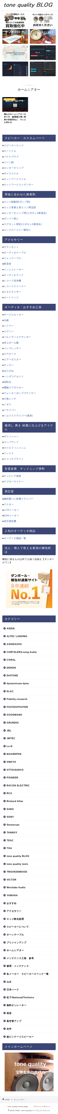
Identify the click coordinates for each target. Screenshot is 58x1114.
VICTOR (11, 879)
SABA (10, 809)
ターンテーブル (15, 934)
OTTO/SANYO (15, 769)
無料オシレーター (16, 1005)
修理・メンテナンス (18, 966)
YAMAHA (12, 895)
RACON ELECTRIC (18, 785)
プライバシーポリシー (41, 1106)
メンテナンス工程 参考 (20, 958)
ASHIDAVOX (14, 644)
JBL (9, 730)
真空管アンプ (14, 1021)
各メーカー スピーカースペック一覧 (28, 974)
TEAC (10, 840)
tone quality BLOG (18, 856)
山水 (9, 981)
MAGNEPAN (14, 754)
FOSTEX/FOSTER (17, 707)
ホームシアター (15, 950)
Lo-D (10, 746)
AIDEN (11, 628)
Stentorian (13, 824)
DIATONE (12, 675)
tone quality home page (18, 1106)
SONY (10, 816)
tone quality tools (17, 864)
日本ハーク (13, 989)
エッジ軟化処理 (15, 919)
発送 (9, 1013)
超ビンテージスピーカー (20, 1036)
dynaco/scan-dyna (18, 683)
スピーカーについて (18, 926)
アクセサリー (14, 911)
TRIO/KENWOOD (17, 871)
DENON (11, 667)
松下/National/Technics (20, 997)
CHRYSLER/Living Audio (22, 652)
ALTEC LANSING (17, 636)
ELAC (10, 691)
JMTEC (11, 738)
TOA (9, 848)
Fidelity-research (17, 699)
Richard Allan (15, 801)
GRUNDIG (13, 722)
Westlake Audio (16, 887)
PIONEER (12, 777)
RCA (9, 793)
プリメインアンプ (16, 942)
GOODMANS (14, 714)
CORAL (11, 659)
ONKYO (11, 762)
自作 (9, 1028)
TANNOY (12, 832)
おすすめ (12, 903)
